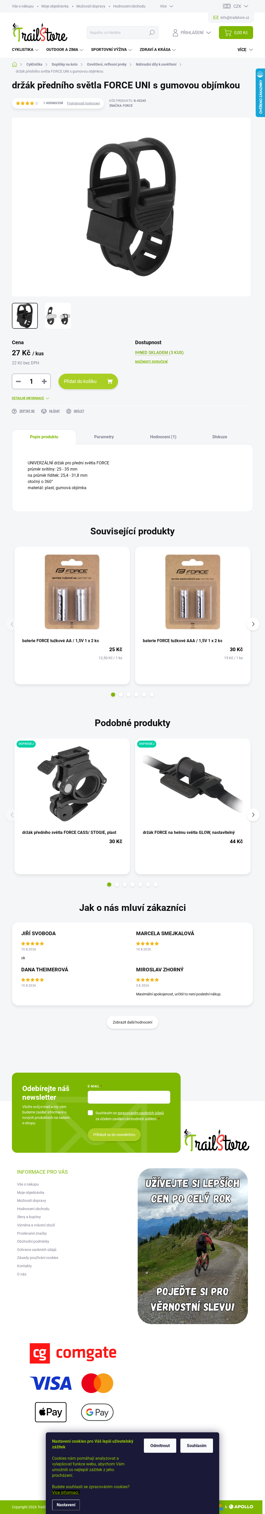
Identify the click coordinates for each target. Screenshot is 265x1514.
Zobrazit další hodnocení (132, 1022)
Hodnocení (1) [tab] (163, 436)
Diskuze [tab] (219, 436)
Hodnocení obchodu (129, 6)
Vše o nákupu (23, 6)
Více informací (65, 1492)
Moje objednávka (55, 6)
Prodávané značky (32, 1233)
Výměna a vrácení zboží (36, 1225)
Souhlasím (197, 1445)
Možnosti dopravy (90, 6)
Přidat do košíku (80, 381)
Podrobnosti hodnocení (83, 103)
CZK (237, 6)
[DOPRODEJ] (72, 783)
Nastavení (66, 1504)
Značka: (121, 105)
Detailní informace (28, 398)
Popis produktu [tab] (44, 436)
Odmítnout (160, 1445)
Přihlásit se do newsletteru (114, 1135)
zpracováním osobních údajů (140, 1113)
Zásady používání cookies (37, 1258)
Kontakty (24, 1266)
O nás (21, 1274)
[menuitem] (26, 49)
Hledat (152, 32)
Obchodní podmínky (33, 1241)
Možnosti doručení (151, 362)
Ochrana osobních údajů (36, 1250)
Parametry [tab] (104, 436)
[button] (113, 694)
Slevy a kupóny (29, 1217)
